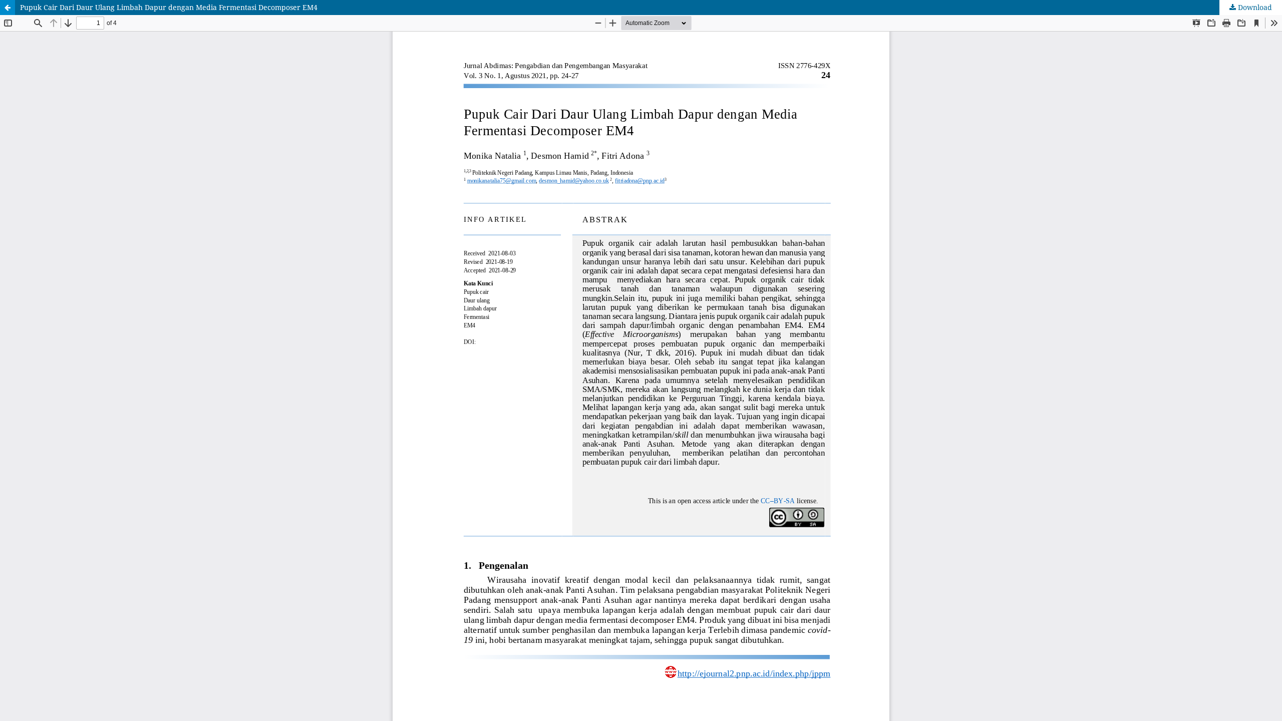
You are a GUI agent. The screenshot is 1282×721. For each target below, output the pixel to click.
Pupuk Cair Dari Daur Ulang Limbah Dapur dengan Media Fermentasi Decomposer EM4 (168, 7)
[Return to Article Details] (7, 7)
